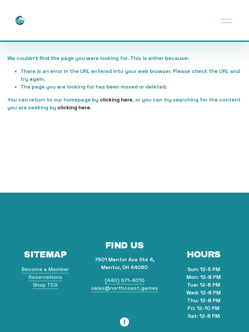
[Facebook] (124, 321)
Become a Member (45, 269)
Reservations (45, 277)
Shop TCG (45, 284)
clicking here (116, 99)
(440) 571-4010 (125, 280)
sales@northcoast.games (124, 288)
